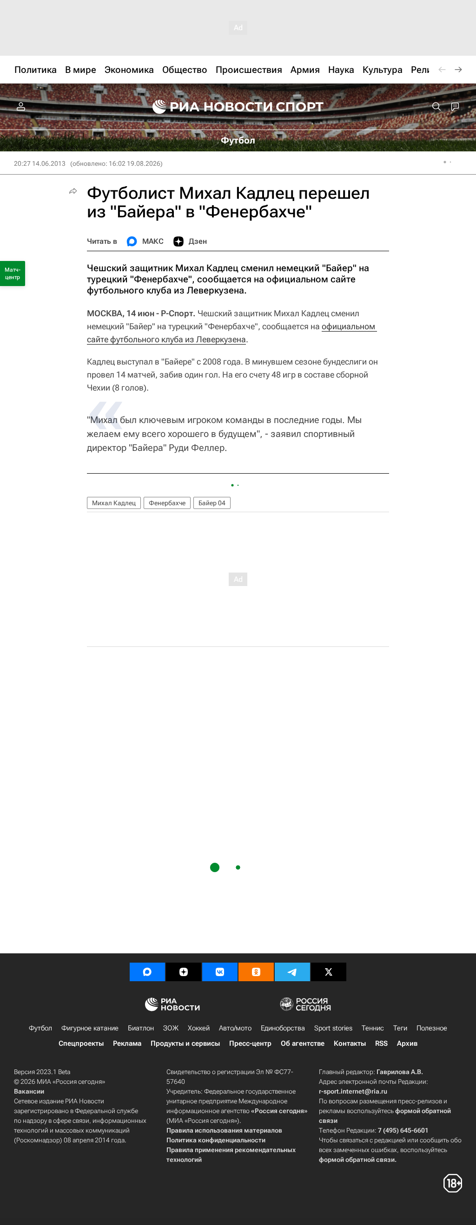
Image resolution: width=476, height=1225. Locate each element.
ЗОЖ (170, 1028)
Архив (407, 1043)
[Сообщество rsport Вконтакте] (220, 972)
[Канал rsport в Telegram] (292, 972)
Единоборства (283, 1028)
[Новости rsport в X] (328, 972)
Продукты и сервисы (185, 1043)
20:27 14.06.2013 (40, 163)
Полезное (431, 1028)
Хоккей (199, 1028)
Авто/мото (235, 1028)
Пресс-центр (250, 1043)
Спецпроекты (81, 1043)
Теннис (373, 1028)
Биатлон (141, 1028)
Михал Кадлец (114, 503)
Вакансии (29, 1091)
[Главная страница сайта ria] (206, 107)
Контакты (350, 1043)
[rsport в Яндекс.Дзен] (183, 972)
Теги (400, 1028)
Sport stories (333, 1028)
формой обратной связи (357, 1159)
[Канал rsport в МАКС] (147, 972)
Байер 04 (211, 503)
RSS (381, 1043)
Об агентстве (302, 1043)
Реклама (127, 1043)
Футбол (40, 1028)
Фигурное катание (90, 1028)
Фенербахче (167, 503)
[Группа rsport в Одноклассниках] (256, 972)
